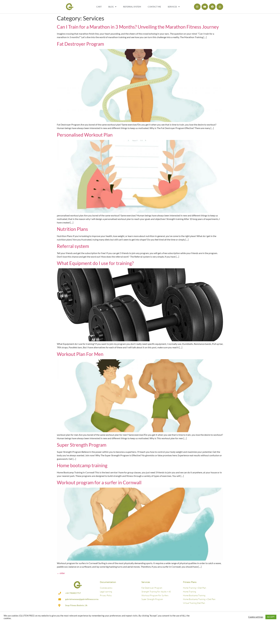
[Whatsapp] (220, 7)
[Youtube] (205, 7)
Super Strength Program (81, 445)
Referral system (132, 6)
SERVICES (172, 6)
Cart (99, 6)
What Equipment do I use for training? (95, 263)
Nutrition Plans (72, 229)
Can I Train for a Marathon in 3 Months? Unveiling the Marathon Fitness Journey (138, 27)
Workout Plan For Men (80, 354)
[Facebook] (212, 7)
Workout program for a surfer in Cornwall (99, 482)
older (61, 573)
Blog (111, 6)
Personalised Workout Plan (85, 135)
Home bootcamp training (82, 465)
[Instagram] (197, 7)
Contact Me (154, 6)
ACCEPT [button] (271, 617)
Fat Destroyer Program (80, 44)
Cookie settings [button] (255, 617)
